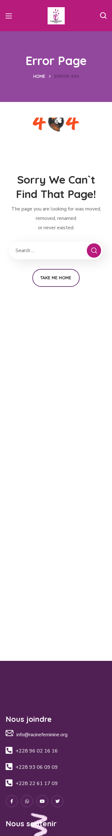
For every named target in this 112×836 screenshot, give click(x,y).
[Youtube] (42, 801)
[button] (103, 15)
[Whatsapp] (27, 801)
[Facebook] (12, 801)
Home (39, 76)
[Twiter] (57, 801)
